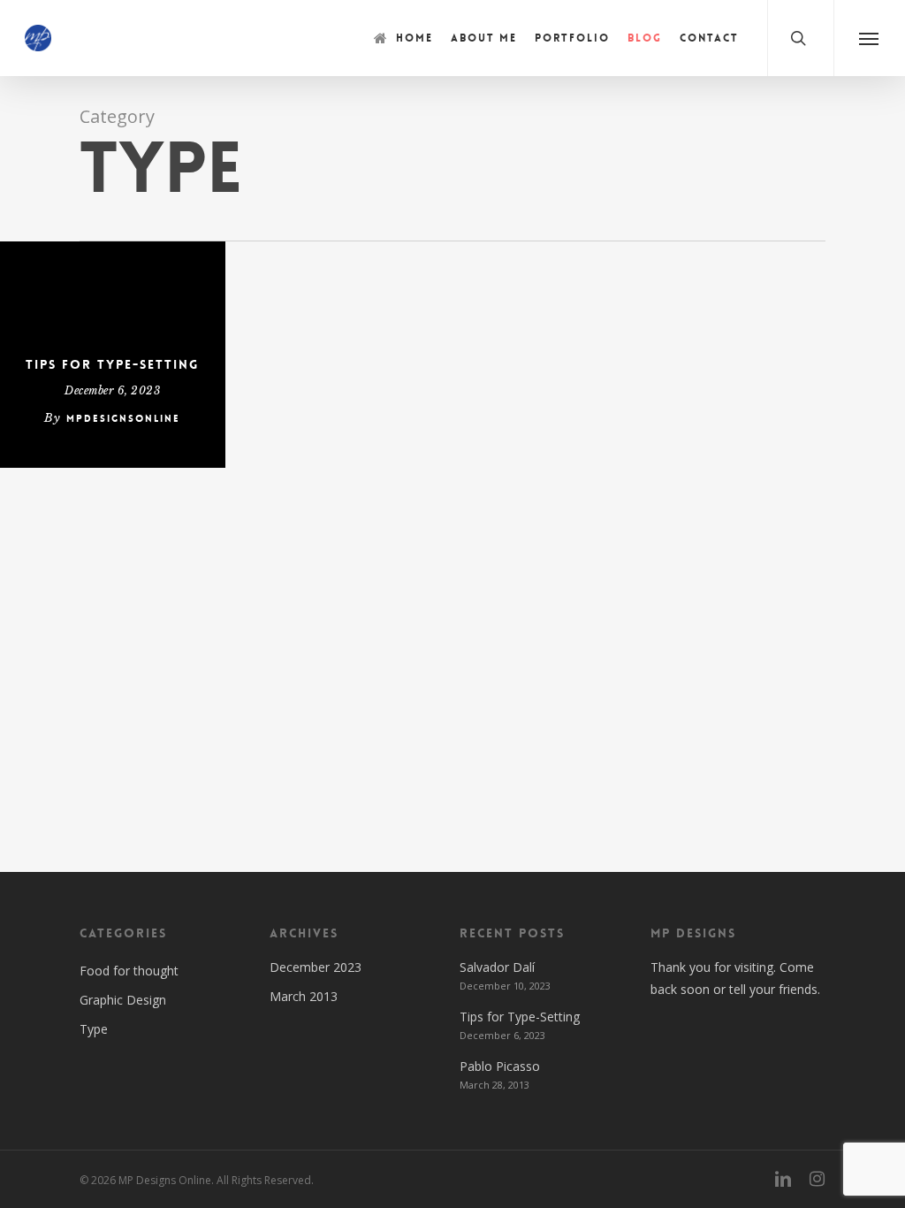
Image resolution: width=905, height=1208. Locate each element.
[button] (869, 38)
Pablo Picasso (500, 1066)
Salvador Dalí (497, 967)
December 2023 (315, 967)
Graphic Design (123, 999)
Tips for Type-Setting (112, 364)
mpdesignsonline (123, 418)
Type (94, 1029)
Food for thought (129, 970)
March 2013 (304, 996)
